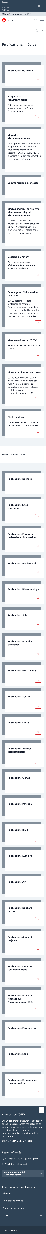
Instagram (33, 1158)
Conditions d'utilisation (10, 1230)
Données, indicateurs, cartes (17, 1208)
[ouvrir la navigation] (42, 20)
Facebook (10, 1158)
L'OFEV (6, 1215)
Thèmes (7, 1193)
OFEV (10, 20)
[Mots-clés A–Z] (37, 6)
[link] (23, 74)
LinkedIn (24, 1163)
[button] (41, 1110)
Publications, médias (13, 1200)
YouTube (9, 1163)
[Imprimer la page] (37, 30)
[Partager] (42, 30)
